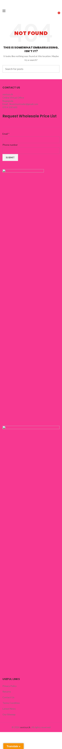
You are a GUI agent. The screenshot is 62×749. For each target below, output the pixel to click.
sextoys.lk (25, 727)
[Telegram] (21, 2)
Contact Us (8, 697)
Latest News (9, 708)
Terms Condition (11, 702)
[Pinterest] (13, 2)
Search (55, 69)
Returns (6, 691)
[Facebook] (4, 2)
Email (5, 133)
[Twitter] (9, 2)
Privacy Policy (9, 686)
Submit (10, 157)
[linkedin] (17, 2)
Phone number (10, 144)
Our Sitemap (9, 714)
